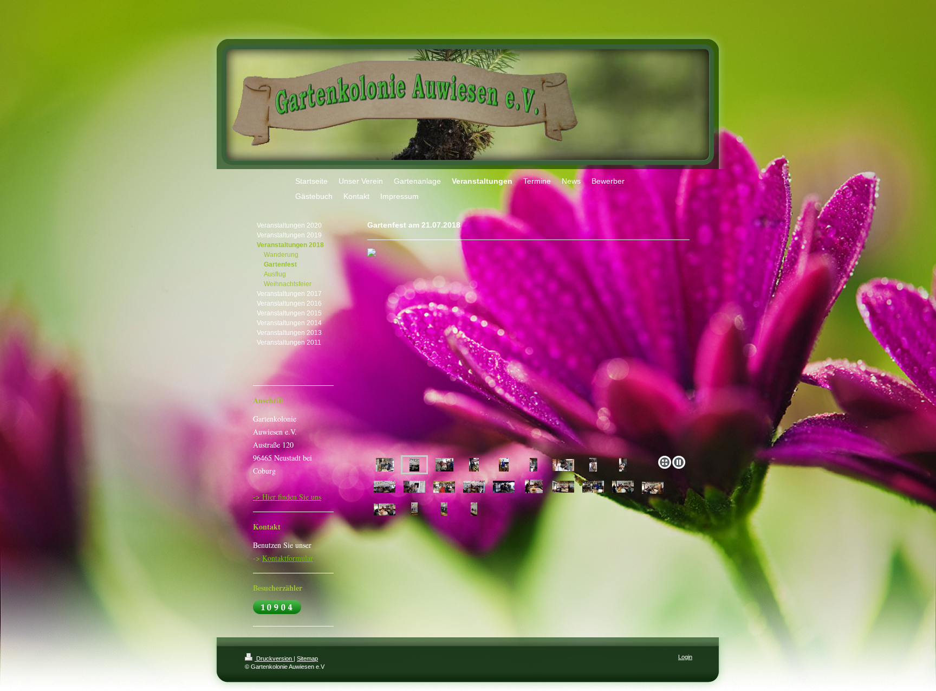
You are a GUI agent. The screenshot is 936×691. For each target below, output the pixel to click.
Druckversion (274, 658)
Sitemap (307, 658)
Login (685, 657)
